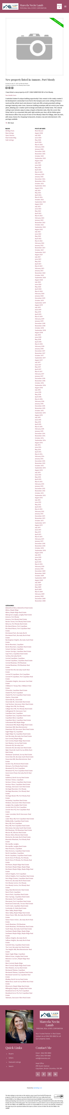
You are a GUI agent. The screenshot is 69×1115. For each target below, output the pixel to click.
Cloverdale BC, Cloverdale (13, 699)
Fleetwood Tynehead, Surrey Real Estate (18, 754)
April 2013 (38, 479)
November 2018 (40, 326)
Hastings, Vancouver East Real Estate (17, 787)
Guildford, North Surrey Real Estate (17, 777)
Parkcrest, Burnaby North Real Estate (17, 881)
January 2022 (39, 245)
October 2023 (39, 199)
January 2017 (39, 376)
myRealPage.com (37, 1088)
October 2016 (39, 383)
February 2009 (39, 594)
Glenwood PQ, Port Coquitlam (15, 768)
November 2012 (40, 491)
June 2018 (38, 337)
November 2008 (40, 601)
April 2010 (38, 562)
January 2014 (39, 459)
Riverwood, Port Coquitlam (14, 899)
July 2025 (38, 163)
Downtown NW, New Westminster (16, 727)
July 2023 (38, 206)
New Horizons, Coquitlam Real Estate (17, 851)
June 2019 (38, 310)
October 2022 (39, 225)
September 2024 (40, 186)
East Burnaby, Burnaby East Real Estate (18, 736)
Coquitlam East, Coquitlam (14, 713)
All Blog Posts (9, 131)
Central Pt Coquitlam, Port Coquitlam (17, 674)
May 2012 (38, 504)
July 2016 (38, 390)
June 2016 (38, 392)
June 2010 (38, 557)
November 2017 (40, 353)
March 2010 (38, 564)
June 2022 (38, 234)
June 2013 (38, 475)
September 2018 (40, 330)
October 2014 (39, 438)
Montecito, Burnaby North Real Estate (18, 837)
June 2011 (38, 530)
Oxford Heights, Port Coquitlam (15, 874)
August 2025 (39, 161)
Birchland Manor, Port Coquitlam (16, 626)
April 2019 (38, 314)
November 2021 (40, 248)
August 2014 (39, 443)
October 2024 (39, 183)
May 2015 (38, 422)
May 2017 (38, 367)
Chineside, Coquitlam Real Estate (16, 690)
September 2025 (40, 158)
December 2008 (40, 598)
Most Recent (39, 131)
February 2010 (39, 566)
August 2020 (39, 280)
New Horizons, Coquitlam (13, 848)
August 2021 (39, 255)
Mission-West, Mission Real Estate (16, 835)
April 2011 (38, 534)
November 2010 (40, 546)
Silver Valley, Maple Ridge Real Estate (17, 913)
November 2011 (40, 518)
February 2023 (39, 218)
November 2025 (40, 154)
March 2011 (38, 537)
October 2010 (39, 548)
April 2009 (38, 589)
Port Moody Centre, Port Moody (15, 883)
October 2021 (39, 250)
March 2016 (38, 399)
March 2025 (38, 172)
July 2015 (38, 417)
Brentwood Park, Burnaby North (16, 633)
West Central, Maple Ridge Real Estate (18, 965)
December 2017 (40, 351)
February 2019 (39, 319)
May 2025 (38, 167)
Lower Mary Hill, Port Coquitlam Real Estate (19, 819)
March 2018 (38, 344)
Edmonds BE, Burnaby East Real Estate (18, 748)
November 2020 (40, 273)
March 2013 (38, 482)
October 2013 (39, 465)
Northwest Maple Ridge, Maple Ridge (17, 867)
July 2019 (38, 307)
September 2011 (40, 523)
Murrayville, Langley (12, 844)
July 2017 (38, 362)
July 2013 (38, 472)
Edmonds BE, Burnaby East (14, 745)
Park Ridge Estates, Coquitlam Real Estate (19, 878)
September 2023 (40, 202)
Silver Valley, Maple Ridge (13, 910)
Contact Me (59, 6)
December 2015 (40, 406)
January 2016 (39, 404)
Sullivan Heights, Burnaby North (16, 938)
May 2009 (38, 587)
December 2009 (40, 571)
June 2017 (38, 365)
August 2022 (39, 229)
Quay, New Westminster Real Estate (17, 890)
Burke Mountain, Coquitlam (14, 644)
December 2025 (40, 151)
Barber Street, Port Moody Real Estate (18, 621)
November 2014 (40, 436)
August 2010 (39, 553)
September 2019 (40, 303)
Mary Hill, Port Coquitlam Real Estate (17, 826)
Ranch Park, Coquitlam (12, 892)
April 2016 (38, 397)
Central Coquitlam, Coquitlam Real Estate (18, 660)
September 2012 (40, 495)
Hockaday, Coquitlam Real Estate (16, 800)
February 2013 (39, 484)
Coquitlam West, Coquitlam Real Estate (18, 720)
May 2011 (38, 532)
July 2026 (38, 135)
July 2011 (37, 527)
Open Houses (9, 135)
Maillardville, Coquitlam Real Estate (17, 821)
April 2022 (38, 238)
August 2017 (39, 360)
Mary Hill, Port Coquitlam (13, 823)
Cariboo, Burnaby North (13, 656)
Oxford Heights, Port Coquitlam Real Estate (19, 876)
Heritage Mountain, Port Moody (15, 789)
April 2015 (38, 424)
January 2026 (39, 149)
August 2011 (39, 525)
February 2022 (39, 243)
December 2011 (40, 516)
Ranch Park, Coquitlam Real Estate (16, 894)
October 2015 (39, 410)
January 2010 (39, 569)
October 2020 (39, 275)
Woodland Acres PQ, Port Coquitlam (17, 991)
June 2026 (38, 138)
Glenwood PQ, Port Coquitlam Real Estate (19, 771)
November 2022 (40, 222)
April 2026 (38, 142)
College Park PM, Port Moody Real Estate (18, 709)
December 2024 (40, 179)
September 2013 (40, 468)
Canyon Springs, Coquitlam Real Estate (18, 651)
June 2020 (38, 284)
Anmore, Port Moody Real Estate (20, 85)
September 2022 (40, 227)
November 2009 (40, 573)
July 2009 (38, 582)
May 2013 (38, 477)
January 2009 (39, 596)
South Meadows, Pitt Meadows (15, 924)
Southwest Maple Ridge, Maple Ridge (17, 931)
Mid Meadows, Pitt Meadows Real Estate (18, 830)
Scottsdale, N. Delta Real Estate (15, 908)
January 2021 (39, 271)
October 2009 (39, 575)
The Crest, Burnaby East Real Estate (17, 947)
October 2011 (39, 520)
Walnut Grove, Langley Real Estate (16, 956)
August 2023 (39, 204)
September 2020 (40, 277)
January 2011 (39, 541)
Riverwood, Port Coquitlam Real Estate (18, 901)
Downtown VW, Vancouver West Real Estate (19, 729)
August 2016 (39, 388)
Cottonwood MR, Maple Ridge (15, 722)
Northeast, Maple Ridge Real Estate (17, 865)
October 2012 (39, 493)
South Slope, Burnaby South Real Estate (18, 929)
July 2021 (38, 257)
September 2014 (40, 440)
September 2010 (40, 550)
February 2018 (39, 346)
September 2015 (40, 413)
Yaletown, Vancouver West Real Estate (17, 998)
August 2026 (39, 133)
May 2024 (38, 193)
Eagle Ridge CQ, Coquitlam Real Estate (18, 734)
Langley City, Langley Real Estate (16, 805)
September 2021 (40, 252)
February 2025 (39, 174)
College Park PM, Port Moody (14, 706)
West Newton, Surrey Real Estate (16, 968)
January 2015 (39, 431)
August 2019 (39, 305)
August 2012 (39, 498)
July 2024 (38, 190)
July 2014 (38, 445)
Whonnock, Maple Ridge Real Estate (17, 986)
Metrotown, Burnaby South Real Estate (18, 828)
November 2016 (40, 381)
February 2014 (39, 456)
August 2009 (39, 580)
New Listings (9, 133)
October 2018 (39, 328)
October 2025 (39, 156)
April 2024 (38, 195)
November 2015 (40, 408)
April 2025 (38, 170)
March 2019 (38, 316)
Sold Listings (9, 140)
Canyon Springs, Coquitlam (14, 649)
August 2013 (39, 470)
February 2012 (39, 511)
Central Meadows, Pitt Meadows (15, 663)
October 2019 (39, 300)
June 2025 (38, 165)
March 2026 (39, 144)
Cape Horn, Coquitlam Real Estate (16, 654)
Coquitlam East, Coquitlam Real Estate (18, 716)
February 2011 (39, 539)
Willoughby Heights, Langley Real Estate (18, 988)
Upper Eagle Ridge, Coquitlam (15, 954)
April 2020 (38, 289)
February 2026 (39, 147)
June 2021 (38, 259)
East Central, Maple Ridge (13, 738)
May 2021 (38, 261)
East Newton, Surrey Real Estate (16, 743)
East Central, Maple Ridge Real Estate (17, 741)
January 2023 (39, 220)
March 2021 (38, 266)
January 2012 (39, 514)
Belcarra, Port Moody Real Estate (16, 624)
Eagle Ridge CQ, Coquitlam (14, 732)
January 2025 (39, 177)
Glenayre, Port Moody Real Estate (16, 766)
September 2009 (40, 578)
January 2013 (39, 486)
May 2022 (38, 236)
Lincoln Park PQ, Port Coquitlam (16, 807)
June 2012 (38, 502)
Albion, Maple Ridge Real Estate (15, 612)
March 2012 (38, 509)
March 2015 (38, 427)
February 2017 (39, 374)
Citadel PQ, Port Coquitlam (14, 693)
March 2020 (39, 291)
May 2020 (38, 287)
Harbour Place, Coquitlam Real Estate (17, 784)
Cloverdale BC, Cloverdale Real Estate (17, 702)
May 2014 (38, 449)
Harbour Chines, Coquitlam (14, 780)
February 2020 (39, 293)
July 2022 (38, 232)
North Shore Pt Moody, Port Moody (17, 858)
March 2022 (38, 241)
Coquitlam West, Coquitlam (14, 718)
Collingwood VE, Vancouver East (15, 711)
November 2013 (40, 463)
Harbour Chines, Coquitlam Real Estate (18, 782)
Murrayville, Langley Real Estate (15, 846)
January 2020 (39, 296)
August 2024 (39, 188)
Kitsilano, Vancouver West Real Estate (17, 803)
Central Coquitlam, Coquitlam (15, 658)
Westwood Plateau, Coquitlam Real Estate (19, 972)
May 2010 (38, 559)
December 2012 (40, 488)
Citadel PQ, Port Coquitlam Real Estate (18, 695)
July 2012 (38, 500)
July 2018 (38, 335)
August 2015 (39, 415)
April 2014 (38, 452)
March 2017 (38, 371)
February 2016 (39, 401)
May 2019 (38, 312)
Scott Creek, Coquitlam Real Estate (16, 906)
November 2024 (40, 181)
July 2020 (38, 282)
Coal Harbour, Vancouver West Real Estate (19, 704)
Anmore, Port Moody (12, 617)
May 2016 (38, 394)
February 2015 (39, 429)
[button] (59, 6)
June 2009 (38, 585)
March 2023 (38, 216)
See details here (10, 95)
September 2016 (40, 385)
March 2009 (39, 592)
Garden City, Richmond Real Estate (16, 764)
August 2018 (39, 332)
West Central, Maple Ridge (14, 963)
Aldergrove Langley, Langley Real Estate (18, 615)
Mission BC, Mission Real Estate (15, 832)
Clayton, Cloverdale (11, 697)
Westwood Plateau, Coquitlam (15, 970)
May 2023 (38, 211)
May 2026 (38, 140)
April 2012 (38, 507)
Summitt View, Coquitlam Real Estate (17, 945)
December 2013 (40, 461)
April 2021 (38, 264)
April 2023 (38, 213)
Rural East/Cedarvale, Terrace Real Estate (19, 903)
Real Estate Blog (10, 138)
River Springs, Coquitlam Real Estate (17, 897)
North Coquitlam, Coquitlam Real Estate (18, 855)
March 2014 (38, 454)
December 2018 (40, 323)
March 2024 (39, 197)
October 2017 (39, 355)
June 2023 (38, 209)
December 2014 (40, 433)
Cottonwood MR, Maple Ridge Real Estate (19, 725)
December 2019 (40, 298)
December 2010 (40, 543)
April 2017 (38, 369)
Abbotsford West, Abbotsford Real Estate (19, 608)
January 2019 (39, 321)
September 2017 (40, 358)
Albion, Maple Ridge (12, 610)
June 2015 (38, 420)
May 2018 (38, 339)
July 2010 (38, 555)
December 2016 (40, 378)
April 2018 (38, 342)
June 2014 (38, 447)
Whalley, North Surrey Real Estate (16, 979)
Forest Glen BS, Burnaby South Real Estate (19, 757)
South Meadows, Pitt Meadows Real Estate (19, 926)
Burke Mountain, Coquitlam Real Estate (18, 647)
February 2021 (39, 268)
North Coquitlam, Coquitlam (14, 853)
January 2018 (39, 349)
